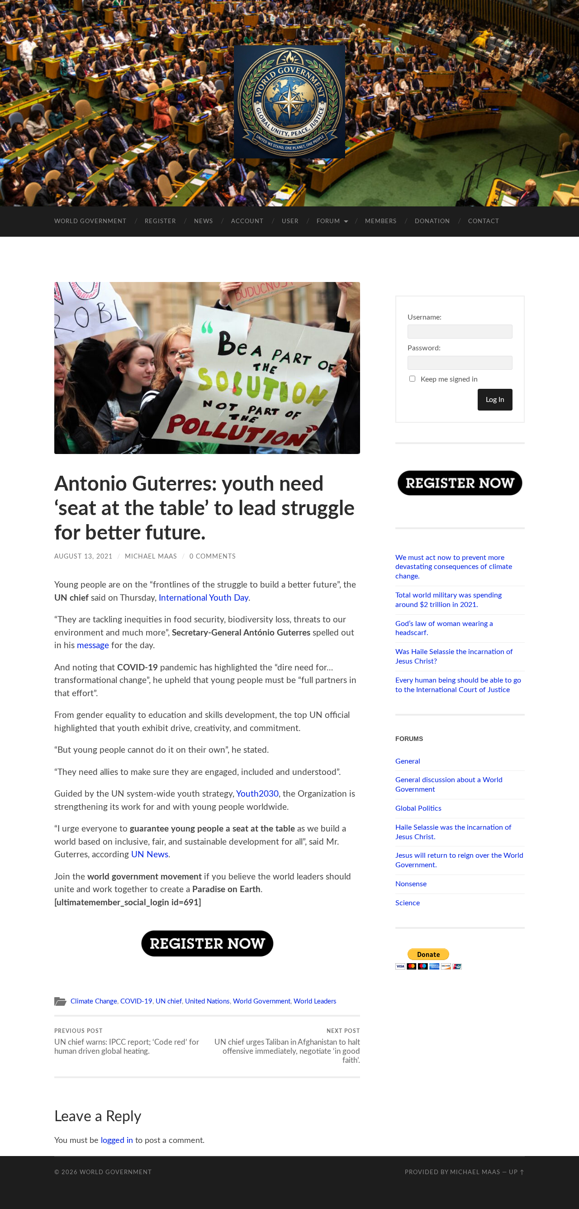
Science (407, 903)
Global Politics (418, 808)
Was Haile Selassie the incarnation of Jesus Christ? (454, 656)
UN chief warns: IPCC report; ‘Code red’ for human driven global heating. (126, 1041)
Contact (483, 222)
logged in (117, 1141)
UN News (149, 855)
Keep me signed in (449, 379)
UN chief (169, 1001)
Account (247, 222)
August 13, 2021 (83, 556)
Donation (432, 222)
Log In (495, 399)
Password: (424, 348)
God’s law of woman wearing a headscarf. (444, 628)
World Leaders (315, 1001)
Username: (424, 317)
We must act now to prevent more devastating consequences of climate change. (453, 567)
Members (381, 222)
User (290, 222)
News (203, 222)
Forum (328, 222)
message (93, 645)
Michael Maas (151, 556)
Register (160, 222)
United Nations (207, 1001)
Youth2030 (257, 794)
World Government (90, 222)
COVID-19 (136, 1001)
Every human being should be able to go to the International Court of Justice (458, 685)
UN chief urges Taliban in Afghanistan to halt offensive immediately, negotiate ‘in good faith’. (287, 1046)
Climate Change (94, 1001)
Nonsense (411, 884)
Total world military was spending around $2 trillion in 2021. (448, 600)
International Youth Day (203, 598)
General (407, 761)
